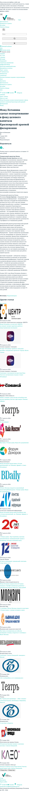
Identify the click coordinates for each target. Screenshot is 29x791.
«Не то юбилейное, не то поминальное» (11, 678)
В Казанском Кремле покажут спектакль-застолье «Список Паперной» (12, 745)
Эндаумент (3, 61)
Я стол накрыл (4, 422)
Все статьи (3, 303)
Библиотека (3, 73)
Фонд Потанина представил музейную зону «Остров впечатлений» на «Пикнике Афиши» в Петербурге (14, 514)
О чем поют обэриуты (6, 723)
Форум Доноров (12, 296)
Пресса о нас (4, 98)
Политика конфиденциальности (9, 786)
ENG (1, 48)
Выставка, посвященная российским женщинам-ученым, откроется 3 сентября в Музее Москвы (13, 632)
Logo (19, 20)
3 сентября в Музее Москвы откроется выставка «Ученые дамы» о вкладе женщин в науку (14, 609)
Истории (2, 25)
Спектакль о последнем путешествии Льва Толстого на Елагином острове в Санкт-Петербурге (12, 374)
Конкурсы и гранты (6, 23)
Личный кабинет (7, 46)
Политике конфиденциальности (12, 6)
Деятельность (4, 21)
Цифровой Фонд (5, 64)
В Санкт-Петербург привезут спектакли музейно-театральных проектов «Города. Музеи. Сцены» (14, 350)
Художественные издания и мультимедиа (12, 77)
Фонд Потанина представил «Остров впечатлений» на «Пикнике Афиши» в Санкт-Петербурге (13, 465)
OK (1, 14)
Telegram (19, 93)
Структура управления (6, 63)
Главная (2, 53)
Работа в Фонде (4, 27)
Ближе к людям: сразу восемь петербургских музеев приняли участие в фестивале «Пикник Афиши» (14, 399)
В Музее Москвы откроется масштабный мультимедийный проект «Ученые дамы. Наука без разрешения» (14, 489)
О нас (1, 778)
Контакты (3, 81)
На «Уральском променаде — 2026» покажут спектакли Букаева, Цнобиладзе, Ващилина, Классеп (13, 700)
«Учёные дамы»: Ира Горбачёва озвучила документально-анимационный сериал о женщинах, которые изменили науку (12, 538)
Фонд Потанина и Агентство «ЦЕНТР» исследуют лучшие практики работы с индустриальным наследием (11, 326)
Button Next (12, 770)
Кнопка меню (6, 50)
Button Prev (4, 770)
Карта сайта (3, 782)
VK (6, 93)
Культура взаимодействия (8, 66)
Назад (2, 105)
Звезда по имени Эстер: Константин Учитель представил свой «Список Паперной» (13, 767)
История (2, 59)
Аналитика (3, 75)
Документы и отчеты (6, 68)
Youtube (11, 93)
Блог (1, 79)
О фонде (2, 57)
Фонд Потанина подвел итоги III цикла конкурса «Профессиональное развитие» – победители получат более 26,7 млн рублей (13, 585)
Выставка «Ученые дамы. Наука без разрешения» (14, 443)
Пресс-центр (4, 70)
